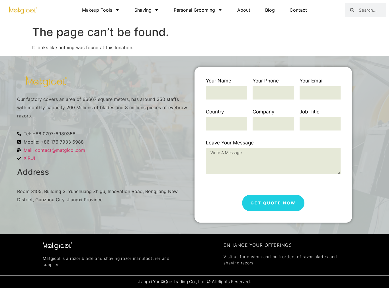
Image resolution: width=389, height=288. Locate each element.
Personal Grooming (194, 10)
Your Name (218, 81)
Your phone (266, 81)
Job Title (310, 112)
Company (263, 112)
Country (215, 112)
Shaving (142, 10)
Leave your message (230, 143)
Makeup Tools (97, 10)
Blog (270, 10)
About (243, 10)
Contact (298, 10)
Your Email (312, 81)
